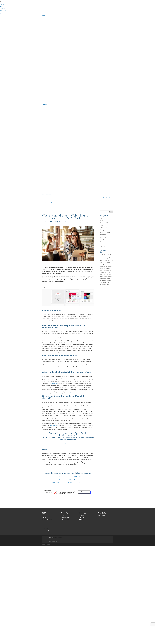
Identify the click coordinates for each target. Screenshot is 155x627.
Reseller (2, 12)
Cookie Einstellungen (53, 541)
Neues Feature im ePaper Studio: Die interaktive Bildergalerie (106, 262)
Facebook (82, 515)
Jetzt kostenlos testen (106, 197)
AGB (50, 537)
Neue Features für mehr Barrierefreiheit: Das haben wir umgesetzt (106, 268)
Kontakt (44, 522)
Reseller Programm (65, 517)
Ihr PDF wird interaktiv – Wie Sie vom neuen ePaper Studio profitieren (106, 256)
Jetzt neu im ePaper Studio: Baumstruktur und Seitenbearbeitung (106, 274)
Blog (44, 515)
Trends (101, 244)
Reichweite (102, 239)
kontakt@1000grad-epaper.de (48, 530)
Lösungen (2, 8)
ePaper (2, 3)
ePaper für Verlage (65, 519)
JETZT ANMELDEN (101, 515)
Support (2, 14)
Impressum (60, 537)
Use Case (102, 246)
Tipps (101, 242)
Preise (1, 6)
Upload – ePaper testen (47, 519)
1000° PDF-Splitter (65, 522)
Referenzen (3, 10)
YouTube (82, 517)
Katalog (102, 230)
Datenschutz (54, 537)
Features (2, 4)
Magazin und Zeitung (105, 232)
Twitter (81, 519)
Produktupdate (104, 234)
